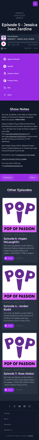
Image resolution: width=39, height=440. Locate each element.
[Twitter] (14, 406)
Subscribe (27, 48)
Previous (7, 178)
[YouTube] (19, 406)
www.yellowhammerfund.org (16, 136)
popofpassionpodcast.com (13, 166)
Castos (30, 436)
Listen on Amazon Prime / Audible (14, 159)
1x (13, 45)
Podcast (7, 413)
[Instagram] (29, 406)
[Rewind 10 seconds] (9, 45)
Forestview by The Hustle (25, 155)
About (6, 419)
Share (36, 48)
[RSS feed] (9, 406)
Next (33, 178)
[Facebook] (24, 406)
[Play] (3, 43)
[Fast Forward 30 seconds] (18, 45)
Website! (7, 430)
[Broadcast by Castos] (4, 49)
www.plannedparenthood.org (16, 134)
